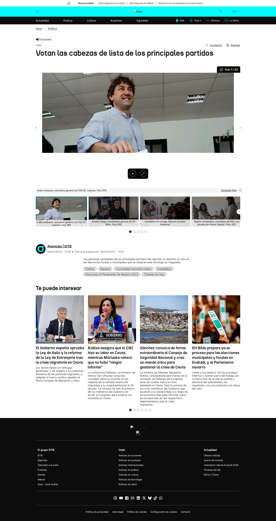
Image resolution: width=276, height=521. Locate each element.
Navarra (105, 268)
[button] (36, 127)
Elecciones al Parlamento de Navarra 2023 (111, 274)
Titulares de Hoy (154, 274)
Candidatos (164, 268)
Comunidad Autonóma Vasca (133, 268)
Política (89, 268)
